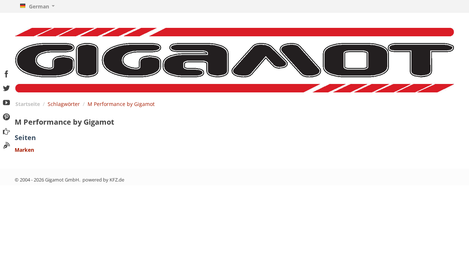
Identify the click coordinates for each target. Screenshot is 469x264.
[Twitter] (6, 87)
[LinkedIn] (6, 144)
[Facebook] (6, 73)
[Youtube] (6, 101)
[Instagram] (6, 130)
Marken (24, 149)
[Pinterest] (6, 116)
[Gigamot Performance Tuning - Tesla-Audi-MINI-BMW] (234, 59)
